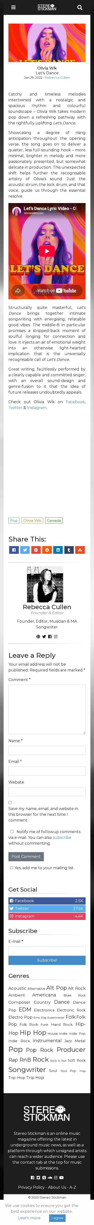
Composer (19, 1002)
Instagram (37, 407)
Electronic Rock (71, 1010)
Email (15, 761)
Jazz (68, 1041)
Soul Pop (68, 1071)
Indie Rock (19, 1041)
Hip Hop (33, 1032)
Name (15, 741)
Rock (41, 1059)
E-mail (15, 941)
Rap (13, 1060)
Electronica (44, 1010)
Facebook (75, 402)
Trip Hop (35, 1077)
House (53, 1033)
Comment (19, 679)
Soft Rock (77, 1060)
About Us (57, 1187)
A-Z (72, 1187)
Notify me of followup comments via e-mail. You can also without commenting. (44, 837)
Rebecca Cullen (57, 77)
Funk (44, 1025)
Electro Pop (20, 1017)
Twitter (15, 407)
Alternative (36, 988)
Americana (44, 994)
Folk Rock (29, 1024)
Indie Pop (77, 1033)
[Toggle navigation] (15, 7)
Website (16, 782)
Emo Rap (40, 1017)
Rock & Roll (58, 1060)
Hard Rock (62, 1024)
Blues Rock (75, 995)
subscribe (62, 837)
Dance (62, 1002)
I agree (57, 1218)
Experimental (55, 1017)
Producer (71, 1049)
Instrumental (47, 1040)
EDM (25, 1009)
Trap (82, 1071)
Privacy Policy (31, 1187)
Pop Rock (40, 1050)
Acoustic (17, 988)
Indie (63, 1033)
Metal (80, 1041)
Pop (15, 1049)
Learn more (29, 1218)
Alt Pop (56, 987)
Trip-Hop (16, 1077)
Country (42, 1002)
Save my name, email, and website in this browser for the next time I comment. (43, 814)
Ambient (16, 995)
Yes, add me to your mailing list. (44, 868)
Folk (70, 1017)
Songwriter (27, 1069)
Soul (53, 1071)
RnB (25, 1059)
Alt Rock (77, 988)
